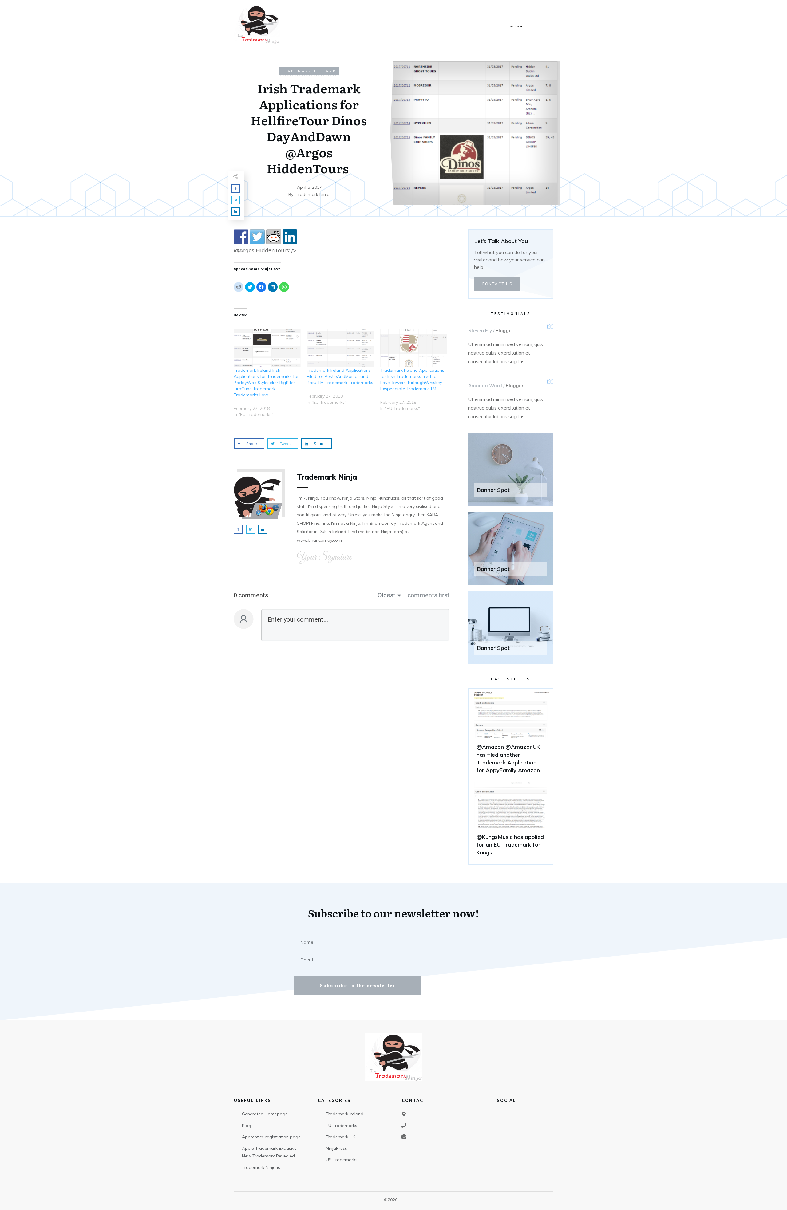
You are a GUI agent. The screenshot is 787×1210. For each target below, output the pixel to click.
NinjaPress (336, 1148)
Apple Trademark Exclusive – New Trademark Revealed (271, 1152)
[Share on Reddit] (273, 236)
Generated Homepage (265, 1114)
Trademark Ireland (309, 71)
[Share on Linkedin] (290, 236)
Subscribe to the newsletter (357, 985)
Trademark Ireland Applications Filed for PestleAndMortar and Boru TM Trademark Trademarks (340, 376)
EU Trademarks (341, 1125)
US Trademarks (342, 1159)
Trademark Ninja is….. (263, 1167)
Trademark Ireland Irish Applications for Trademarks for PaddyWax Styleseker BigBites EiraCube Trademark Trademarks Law (266, 382)
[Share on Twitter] (257, 236)
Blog (246, 1125)
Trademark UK (340, 1137)
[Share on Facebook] (241, 236)
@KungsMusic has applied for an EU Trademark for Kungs (511, 821)
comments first (428, 595)
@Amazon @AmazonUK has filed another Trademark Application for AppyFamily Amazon (511, 735)
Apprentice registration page (271, 1137)
